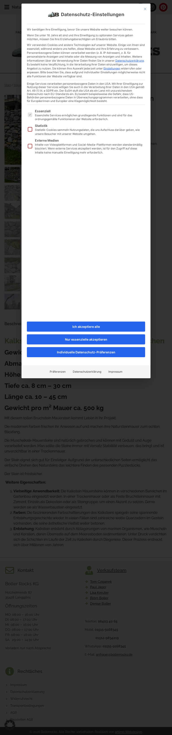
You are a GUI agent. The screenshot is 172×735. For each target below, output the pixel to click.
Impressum (115, 371)
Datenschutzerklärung (129, 60)
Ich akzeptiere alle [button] (86, 327)
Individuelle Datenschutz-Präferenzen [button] (86, 352)
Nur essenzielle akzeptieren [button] (86, 339)
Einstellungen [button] (111, 68)
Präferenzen (58, 371)
